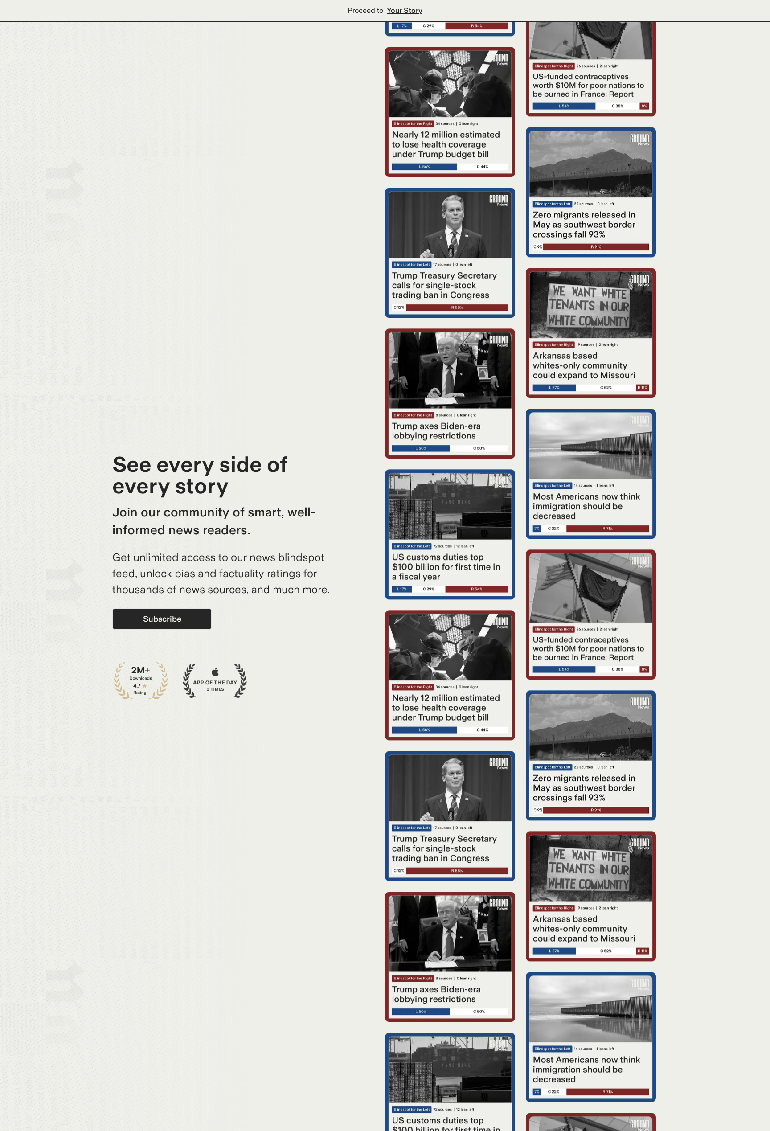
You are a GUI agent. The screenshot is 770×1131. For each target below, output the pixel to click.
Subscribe (162, 618)
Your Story (404, 10)
